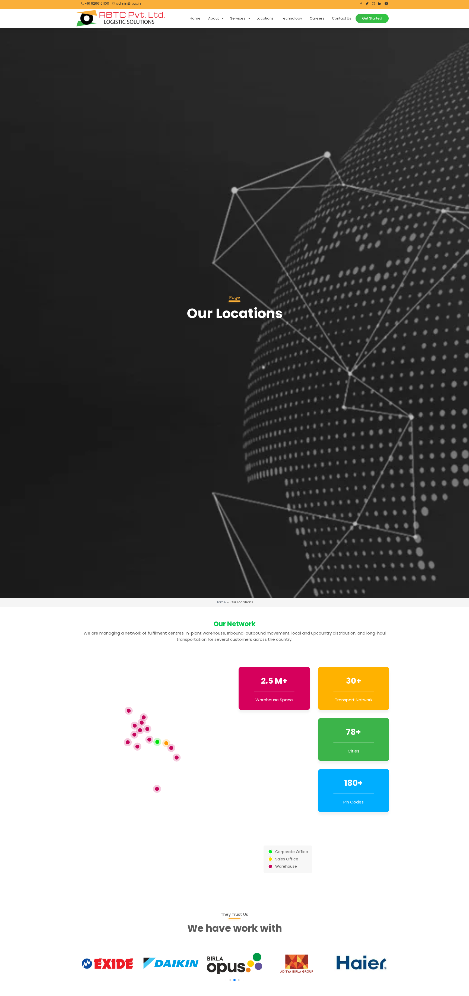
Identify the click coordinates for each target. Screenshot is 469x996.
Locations (265, 18)
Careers (317, 18)
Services (237, 18)
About (213, 18)
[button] (226, 980)
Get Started (372, 18)
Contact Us (341, 18)
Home (195, 18)
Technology (291, 18)
